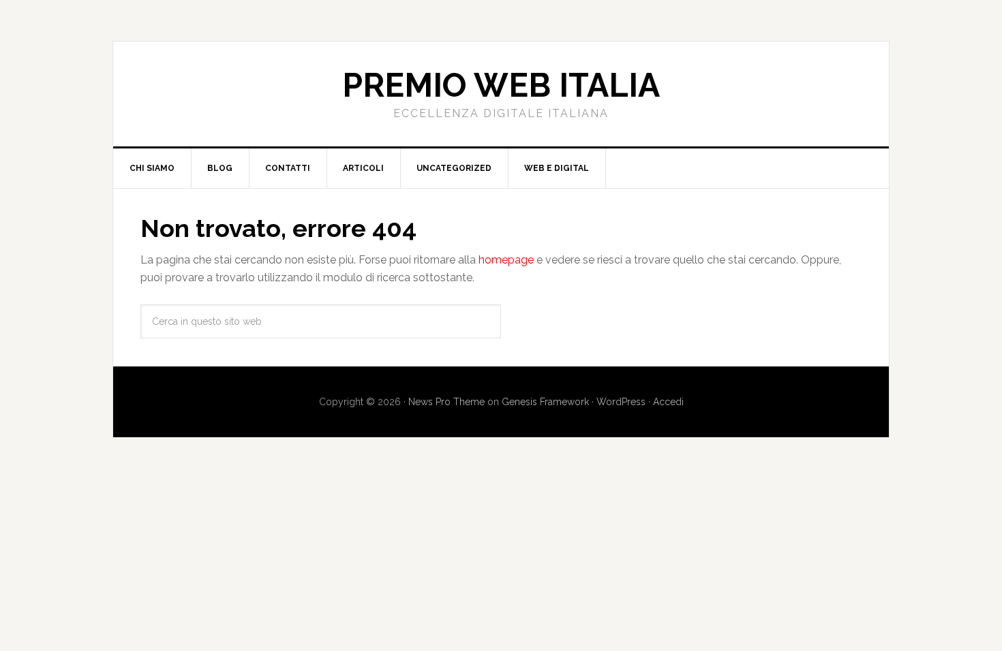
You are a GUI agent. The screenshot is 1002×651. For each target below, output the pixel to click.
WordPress (621, 401)
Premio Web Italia (501, 85)
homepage (506, 259)
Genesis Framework (545, 401)
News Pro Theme (446, 401)
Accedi (668, 401)
